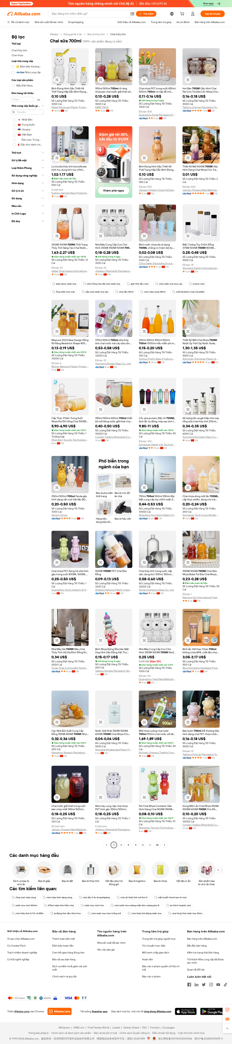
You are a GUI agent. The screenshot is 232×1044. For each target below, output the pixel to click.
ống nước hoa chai (65, 292)
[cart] (183, 14)
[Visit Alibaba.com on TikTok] (225, 984)
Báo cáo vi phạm (151, 976)
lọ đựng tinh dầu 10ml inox (67, 913)
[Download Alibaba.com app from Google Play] (212, 1011)
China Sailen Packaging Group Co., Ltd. (157, 263)
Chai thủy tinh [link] (118, 34)
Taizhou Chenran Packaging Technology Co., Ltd (201, 107)
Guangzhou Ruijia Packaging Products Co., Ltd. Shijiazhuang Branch (157, 114)
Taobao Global (131, 1027)
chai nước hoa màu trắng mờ (106, 913)
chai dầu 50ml (126, 292)
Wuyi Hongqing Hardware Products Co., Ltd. (201, 667)
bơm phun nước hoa (66, 284)
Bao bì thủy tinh (96, 34)
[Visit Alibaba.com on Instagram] (211, 984)
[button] (132, 14)
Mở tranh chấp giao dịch (155, 952)
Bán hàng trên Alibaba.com (202, 938)
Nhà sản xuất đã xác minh (111, 942)
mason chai (198, 284)
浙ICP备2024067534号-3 (208, 1038)
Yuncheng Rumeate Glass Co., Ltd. (201, 436)
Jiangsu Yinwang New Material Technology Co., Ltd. (201, 190)
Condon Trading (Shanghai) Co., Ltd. (113, 436)
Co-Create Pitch (16, 945)
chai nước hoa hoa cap (170, 284)
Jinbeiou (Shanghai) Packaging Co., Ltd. (113, 271)
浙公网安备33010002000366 (175, 1038)
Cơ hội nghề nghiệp (18, 959)
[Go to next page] (164, 845)
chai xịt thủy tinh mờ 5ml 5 (133, 897)
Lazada (116, 1027)
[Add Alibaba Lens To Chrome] (59, 1011)
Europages (169, 1027)
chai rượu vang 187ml (154, 292)
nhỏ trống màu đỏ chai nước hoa (103, 284)
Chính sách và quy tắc (64, 976)
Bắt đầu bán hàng (197, 945)
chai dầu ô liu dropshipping (96, 897)
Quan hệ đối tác (196, 969)
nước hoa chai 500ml (26, 905)
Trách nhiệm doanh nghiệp (22, 952)
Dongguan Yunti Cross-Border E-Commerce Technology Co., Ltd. (201, 515)
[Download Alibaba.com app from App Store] (186, 1011)
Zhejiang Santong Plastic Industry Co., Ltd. (113, 589)
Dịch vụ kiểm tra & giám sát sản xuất (69, 968)
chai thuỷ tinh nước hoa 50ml (187, 913)
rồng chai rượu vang (25, 897)
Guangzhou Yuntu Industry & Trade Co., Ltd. (70, 589)
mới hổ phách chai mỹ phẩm (190, 292)
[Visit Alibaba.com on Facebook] (189, 984)
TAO (144, 1027)
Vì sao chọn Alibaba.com (21, 938)
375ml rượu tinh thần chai (61, 905)
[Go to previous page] (106, 845)
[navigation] (27, 440)
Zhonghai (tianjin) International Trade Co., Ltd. (201, 268)
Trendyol (155, 1027)
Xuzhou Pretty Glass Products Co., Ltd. (157, 358)
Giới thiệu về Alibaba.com (22, 931)
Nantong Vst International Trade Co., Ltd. (201, 597)
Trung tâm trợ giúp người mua (158, 938)
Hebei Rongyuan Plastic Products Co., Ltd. (70, 107)
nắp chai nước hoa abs (96, 292)
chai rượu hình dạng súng (59, 897)
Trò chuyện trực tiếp (153, 945)
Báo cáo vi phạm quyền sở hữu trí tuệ (160, 968)
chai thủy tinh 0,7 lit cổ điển (29, 913)
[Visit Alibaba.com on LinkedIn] (196, 984)
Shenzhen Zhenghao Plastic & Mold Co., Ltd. (201, 358)
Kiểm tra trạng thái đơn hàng (203, 952)
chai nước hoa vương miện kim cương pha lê (136, 905)
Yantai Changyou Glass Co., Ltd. (156, 589)
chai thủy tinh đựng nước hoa (146, 913)
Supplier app (99, 1011)
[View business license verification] (148, 1038)
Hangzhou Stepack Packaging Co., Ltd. (70, 752)
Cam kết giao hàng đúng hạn (68, 952)
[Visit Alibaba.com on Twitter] (204, 984)
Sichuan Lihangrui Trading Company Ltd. (157, 752)
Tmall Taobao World (98, 1027)
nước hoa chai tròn (94, 905)
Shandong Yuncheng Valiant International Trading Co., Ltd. (157, 515)
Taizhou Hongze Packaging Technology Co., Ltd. (113, 670)
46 (157, 845)
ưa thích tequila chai (180, 905)
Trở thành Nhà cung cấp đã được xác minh (205, 961)
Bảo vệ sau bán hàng (63, 959)
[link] (227, 1009)
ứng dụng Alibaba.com (157, 1011)
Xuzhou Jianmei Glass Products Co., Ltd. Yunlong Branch (70, 192)
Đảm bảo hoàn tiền (63, 945)
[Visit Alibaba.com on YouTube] (218, 984)
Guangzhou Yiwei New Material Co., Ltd (157, 679)
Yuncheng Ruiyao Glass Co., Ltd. (113, 363)
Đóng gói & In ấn (73, 34)
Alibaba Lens (22, 1011)
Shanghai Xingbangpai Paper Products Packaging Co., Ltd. (113, 749)
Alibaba (54, 34)
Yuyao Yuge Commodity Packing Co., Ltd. (70, 667)
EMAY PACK (102, 107)
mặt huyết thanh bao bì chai (172, 897)
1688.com (78, 1027)
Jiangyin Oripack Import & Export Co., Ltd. (157, 190)
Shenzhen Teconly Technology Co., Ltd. (70, 439)
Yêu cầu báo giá (106, 949)
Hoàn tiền (147, 959)
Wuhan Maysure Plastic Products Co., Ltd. (70, 366)
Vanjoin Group (59, 515)
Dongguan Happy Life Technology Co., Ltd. (157, 444)
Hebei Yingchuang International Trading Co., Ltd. (70, 271)
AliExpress (64, 1027)
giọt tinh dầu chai (139, 284)
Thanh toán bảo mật (63, 938)
